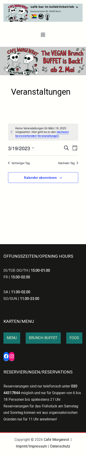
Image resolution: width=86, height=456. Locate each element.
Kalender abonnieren (40, 177)
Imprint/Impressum (31, 446)
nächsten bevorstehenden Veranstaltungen (42, 134)
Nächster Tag (66, 163)
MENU (12, 338)
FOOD (74, 338)
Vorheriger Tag (20, 163)
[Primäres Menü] (43, 35)
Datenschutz (60, 446)
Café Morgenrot (56, 439)
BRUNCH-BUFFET (43, 338)
